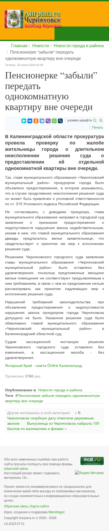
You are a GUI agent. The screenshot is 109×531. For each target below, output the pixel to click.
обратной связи (16, 468)
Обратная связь (16, 506)
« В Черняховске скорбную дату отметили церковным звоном (50, 418)
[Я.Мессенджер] (23, 121)
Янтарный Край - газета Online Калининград (43, 365)
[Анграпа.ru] (56, 19)
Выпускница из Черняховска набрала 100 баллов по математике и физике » (53, 425)
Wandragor (56, 512)
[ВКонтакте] (30, 121)
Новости (40, 45)
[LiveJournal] (60, 121)
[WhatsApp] (54, 121)
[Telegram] (42, 121)
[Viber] (48, 121)
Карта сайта (39, 506)
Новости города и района (79, 45)
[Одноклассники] (36, 121)
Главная (19, 45)
